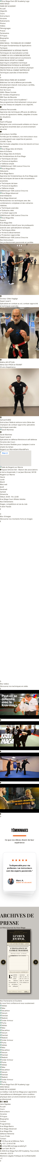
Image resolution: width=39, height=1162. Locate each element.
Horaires (3, 18)
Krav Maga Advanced (8, 1129)
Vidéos (2, 26)
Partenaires (4, 33)
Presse (2, 31)
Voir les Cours (5, 90)
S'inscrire (26, 166)
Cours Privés (5, 1136)
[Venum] (19, 1013)
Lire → (26, 991)
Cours (2, 13)
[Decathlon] (19, 1010)
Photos (3, 23)
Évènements (5, 21)
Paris (27, 449)
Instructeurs (5, 16)
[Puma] (19, 1023)
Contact (3, 40)
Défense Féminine (7, 1134)
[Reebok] (19, 1018)
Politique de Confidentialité (25, 1156)
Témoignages (5, 28)
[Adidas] (19, 1005)
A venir (2, 506)
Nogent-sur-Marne (7, 449)
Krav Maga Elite (6, 1131)
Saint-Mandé (20, 449)
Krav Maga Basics (7, 1126)
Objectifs (3, 11)
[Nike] (19, 1008)
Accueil (3, 8)
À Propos (3, 36)
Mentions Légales (7, 1156)
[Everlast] (19, 1015)
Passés (8, 506)
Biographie (4, 38)
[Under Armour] (19, 1020)
